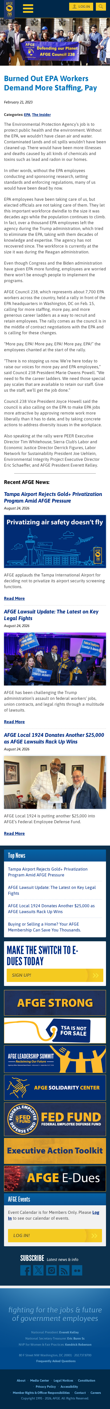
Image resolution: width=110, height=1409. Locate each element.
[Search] (101, 7)
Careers (96, 1393)
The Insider (41, 114)
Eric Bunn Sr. (76, 1338)
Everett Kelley (69, 1332)
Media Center (39, 1380)
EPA (27, 114)
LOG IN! (21, 1235)
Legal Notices (63, 1380)
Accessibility (69, 1387)
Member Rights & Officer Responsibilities (41, 1393)
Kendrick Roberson (78, 1345)
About (21, 1380)
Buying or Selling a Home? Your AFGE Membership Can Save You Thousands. (44, 927)
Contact (80, 1393)
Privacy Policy (46, 1387)
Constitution (86, 1380)
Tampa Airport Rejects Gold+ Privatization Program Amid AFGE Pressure (48, 872)
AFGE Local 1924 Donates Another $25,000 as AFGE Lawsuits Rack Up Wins (51, 908)
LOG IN (84, 7)
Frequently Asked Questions (56, 1361)
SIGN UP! (21, 975)
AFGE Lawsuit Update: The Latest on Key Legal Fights (52, 890)
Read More (14, 598)
